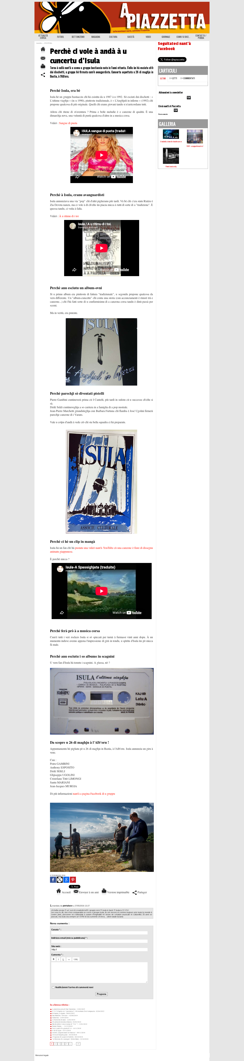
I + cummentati (188, 78)
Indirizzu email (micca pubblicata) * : (69, 938)
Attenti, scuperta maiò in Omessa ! (64, 1033)
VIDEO (148, 37)
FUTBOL (60, 37)
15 (78, 1044)
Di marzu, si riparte (58, 1013)
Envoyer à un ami (88, 892)
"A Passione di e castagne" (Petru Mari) (65, 1039)
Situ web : (56, 946)
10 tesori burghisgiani (60, 1035)
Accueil (66, 892)
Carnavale (55, 1018)
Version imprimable (117, 892)
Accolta (39, 43)
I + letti (173, 78)
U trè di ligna (56, 1030)
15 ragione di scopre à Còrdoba (62, 1037)
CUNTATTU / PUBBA (200, 37)
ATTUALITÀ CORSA (43, 37)
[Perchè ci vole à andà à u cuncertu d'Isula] (102, 804)
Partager (142, 892)
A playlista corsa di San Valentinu (64, 1009)
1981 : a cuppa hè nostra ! (194, 146)
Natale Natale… (57, 1026)
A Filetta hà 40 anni (59, 1020)
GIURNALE (166, 37)
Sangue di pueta (68, 123)
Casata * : (56, 929)
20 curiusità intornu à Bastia (62, 1022)
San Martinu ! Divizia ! (60, 1015)
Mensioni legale (42, 1055)
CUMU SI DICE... (183, 37)
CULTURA (113, 37)
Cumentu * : (57, 955)
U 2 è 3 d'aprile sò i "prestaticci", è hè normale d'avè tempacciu (73, 1011)
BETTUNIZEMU (78, 37)
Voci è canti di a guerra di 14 (62, 1028)
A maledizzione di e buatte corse (171, 141)
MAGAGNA (95, 37)
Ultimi (163, 78)
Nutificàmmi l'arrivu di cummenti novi (74, 987)
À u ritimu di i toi (69, 216)
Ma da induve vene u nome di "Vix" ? (65, 1024)
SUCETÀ (130, 37)
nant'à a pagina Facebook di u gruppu (94, 793)
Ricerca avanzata (163, 114)
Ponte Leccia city (171, 166)
